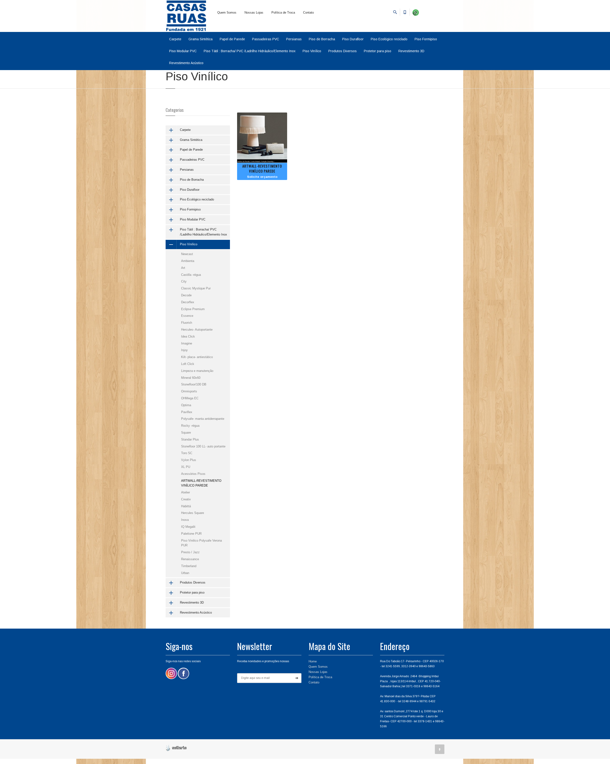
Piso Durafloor (353, 39)
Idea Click (188, 336)
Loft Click (187, 364)
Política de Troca (283, 12)
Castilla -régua (191, 275)
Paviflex (186, 412)
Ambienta (187, 261)
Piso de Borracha (322, 39)
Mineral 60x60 (190, 377)
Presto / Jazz (190, 552)
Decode (186, 295)
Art (183, 268)
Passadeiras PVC (265, 39)
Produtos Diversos (342, 51)
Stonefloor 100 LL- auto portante (203, 446)
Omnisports (189, 391)
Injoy (184, 350)
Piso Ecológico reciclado (389, 39)
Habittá (186, 506)
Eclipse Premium (193, 309)
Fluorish (186, 322)
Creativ (186, 499)
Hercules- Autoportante (197, 329)
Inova (185, 520)
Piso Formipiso (426, 39)
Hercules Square (192, 513)
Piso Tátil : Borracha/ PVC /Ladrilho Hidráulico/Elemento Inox (249, 51)
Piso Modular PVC (183, 51)
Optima (186, 405)
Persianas (294, 39)
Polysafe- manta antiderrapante (202, 418)
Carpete (175, 39)
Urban (185, 573)
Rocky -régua (190, 425)
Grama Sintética (200, 39)
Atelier (185, 492)
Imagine (186, 343)
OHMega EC (189, 398)
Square (186, 432)
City (184, 281)
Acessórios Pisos (193, 474)
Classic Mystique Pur (196, 288)
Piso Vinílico (312, 51)
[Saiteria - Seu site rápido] (176, 747)
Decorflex (187, 302)
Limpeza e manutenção (197, 371)
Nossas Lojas (253, 12)
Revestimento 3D (411, 51)
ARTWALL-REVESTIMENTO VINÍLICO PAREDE (262, 168)
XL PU (185, 467)
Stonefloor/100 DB (193, 384)
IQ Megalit (188, 526)
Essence (187, 316)
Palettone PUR (191, 533)
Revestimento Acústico (186, 63)
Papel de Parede (232, 39)
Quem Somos (226, 12)
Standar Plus (190, 439)
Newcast (187, 254)
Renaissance (190, 559)
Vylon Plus (188, 460)
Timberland (188, 566)
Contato (308, 12)
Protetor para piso (377, 51)
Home (313, 661)
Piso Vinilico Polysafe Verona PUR (201, 543)
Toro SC (186, 453)
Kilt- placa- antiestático (197, 357)
